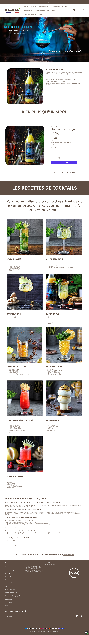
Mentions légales (10, 583)
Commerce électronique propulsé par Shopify (48, 631)
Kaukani (36, 631)
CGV (6, 586)
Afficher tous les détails (68, 172)
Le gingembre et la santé (12, 592)
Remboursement (9, 579)
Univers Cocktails (68, 555)
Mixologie (8, 573)
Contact (7, 567)
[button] (74, 10)
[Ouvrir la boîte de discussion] (86, 632)
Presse (7, 605)
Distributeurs (8, 599)
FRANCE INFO (40, 570)
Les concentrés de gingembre (13, 596)
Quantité (53, 147)
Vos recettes (8, 602)
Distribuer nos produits (11, 570)
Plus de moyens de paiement (64, 166)
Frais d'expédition (64, 142)
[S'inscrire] (38, 616)
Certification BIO (10, 589)
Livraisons (8, 576)
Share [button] (55, 172)
